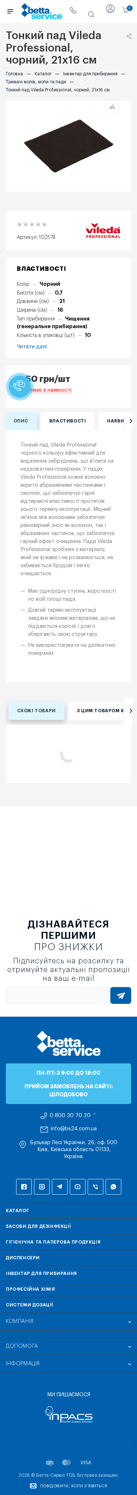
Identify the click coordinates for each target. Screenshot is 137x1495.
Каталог (17, 1210)
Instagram (42, 1187)
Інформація (23, 1363)
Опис (21, 421)
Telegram (60, 1187)
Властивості (67, 421)
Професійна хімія (30, 1289)
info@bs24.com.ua (74, 1128)
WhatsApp (113, 1187)
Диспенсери (23, 1258)
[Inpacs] (68, 1415)
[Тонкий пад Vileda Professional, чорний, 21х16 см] (68, 146)
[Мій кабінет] (110, 11)
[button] (20, 387)
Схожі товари (36, 711)
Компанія (20, 1321)
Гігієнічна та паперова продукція (53, 1242)
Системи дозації (29, 1305)
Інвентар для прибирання (41, 1273)
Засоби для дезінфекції (38, 1226)
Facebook (24, 1187)
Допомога (22, 1346)
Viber (95, 1187)
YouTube (77, 1187)
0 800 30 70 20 (70, 1115)
